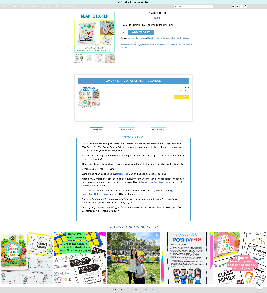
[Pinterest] (245, 6)
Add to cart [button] (181, 97)
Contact (67, 6)
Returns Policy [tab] (158, 129)
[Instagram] (237, 6)
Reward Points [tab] (127, 129)
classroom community (130, 45)
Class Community (154, 38)
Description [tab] (97, 129)
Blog (24, 6)
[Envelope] (233, 6)
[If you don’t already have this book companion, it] (240, 258)
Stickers (186, 38)
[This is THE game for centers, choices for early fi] (80, 258)
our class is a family (184, 45)
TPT (57, 6)
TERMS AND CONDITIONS (143, 290)
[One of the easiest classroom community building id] (187, 258)
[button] (111, 15)
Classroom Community (172, 38)
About (15, 6)
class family (180, 42)
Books (34, 6)
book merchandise (151, 42)
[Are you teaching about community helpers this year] (27, 258)
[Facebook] (241, 6)
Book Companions (138, 38)
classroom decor (147, 45)
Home (5, 6)
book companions (134, 42)
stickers (124, 48)
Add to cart (141, 32)
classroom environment (165, 45)
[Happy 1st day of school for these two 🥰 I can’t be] (133, 258)
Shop (47, 6)
